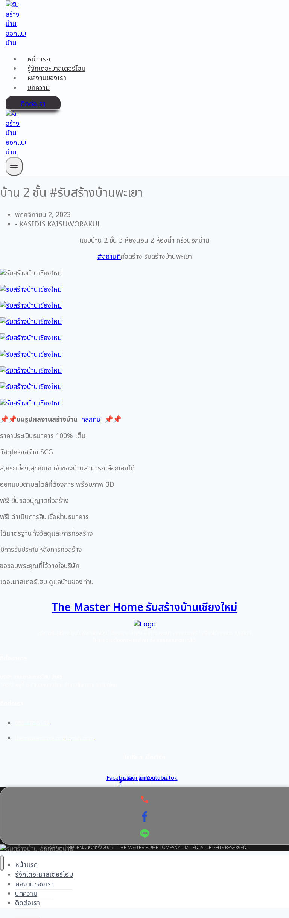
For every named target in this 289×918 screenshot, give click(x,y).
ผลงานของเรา (46, 78)
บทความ (38, 88)
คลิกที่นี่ (91, 419)
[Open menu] (14, 166)
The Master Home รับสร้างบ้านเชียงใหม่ (144, 608)
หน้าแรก (38, 59)
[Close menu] (2, 863)
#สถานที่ (109, 257)
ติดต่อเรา (33, 104)
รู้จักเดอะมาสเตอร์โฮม (56, 69)
